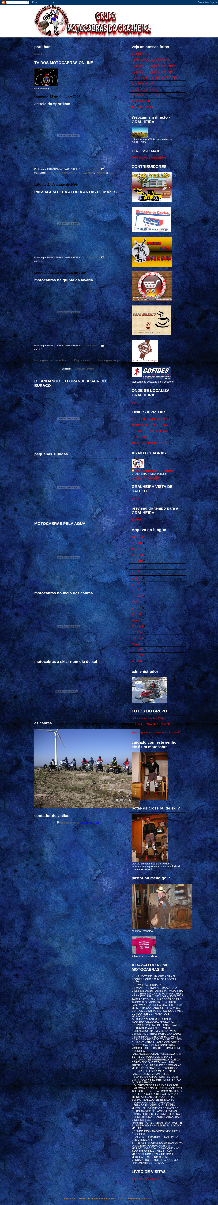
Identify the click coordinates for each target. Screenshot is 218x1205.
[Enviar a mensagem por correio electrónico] (102, 169)
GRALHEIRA (54, 172)
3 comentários (90, 257)
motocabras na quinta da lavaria (63, 280)
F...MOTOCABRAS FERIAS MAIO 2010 (154, 77)
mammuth (119, 1198)
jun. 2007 (137, 661)
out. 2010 (137, 566)
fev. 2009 (137, 620)
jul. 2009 (136, 608)
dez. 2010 (137, 554)
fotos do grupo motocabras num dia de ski (155, 732)
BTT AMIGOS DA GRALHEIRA (149, 431)
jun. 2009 (137, 614)
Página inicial (82, 360)
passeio (90, 172)
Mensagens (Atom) (84, 368)
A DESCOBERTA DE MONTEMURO (153, 419)
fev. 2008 (137, 643)
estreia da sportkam (52, 104)
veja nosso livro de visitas (146, 1178)
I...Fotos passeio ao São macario (150, 60)
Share (37, 54)
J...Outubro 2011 (141, 54)
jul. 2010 (136, 578)
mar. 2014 (137, 537)
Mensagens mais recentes (50, 360)
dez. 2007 (137, 655)
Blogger (149, 1198)
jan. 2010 (137, 590)
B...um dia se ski (141, 101)
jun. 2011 (137, 549)
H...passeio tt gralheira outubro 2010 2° (154, 66)
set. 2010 (137, 572)
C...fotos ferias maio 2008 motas (150, 95)
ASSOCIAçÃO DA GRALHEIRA (150, 425)
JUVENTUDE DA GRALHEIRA (149, 443)
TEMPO (136, 520)
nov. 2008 (137, 631)
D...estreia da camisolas (145, 89)
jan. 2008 (137, 649)
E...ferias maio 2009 (143, 83)
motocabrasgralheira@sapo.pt (149, 158)
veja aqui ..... (139, 402)
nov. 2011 (137, 542)
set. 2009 (137, 602)
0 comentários (90, 169)
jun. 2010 (137, 584)
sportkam (100, 172)
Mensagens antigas (109, 360)
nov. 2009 (137, 596)
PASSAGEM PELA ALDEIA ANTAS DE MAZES (75, 192)
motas (65, 172)
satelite (136, 498)
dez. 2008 (137, 625)
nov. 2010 (137, 560)
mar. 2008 (137, 637)
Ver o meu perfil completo (146, 478)
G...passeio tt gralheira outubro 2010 (152, 71)
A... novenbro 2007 (142, 107)
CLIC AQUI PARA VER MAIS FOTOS (153, 724)
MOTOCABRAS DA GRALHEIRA (154, 470)
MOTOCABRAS (77, 172)
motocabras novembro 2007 (147, 718)
